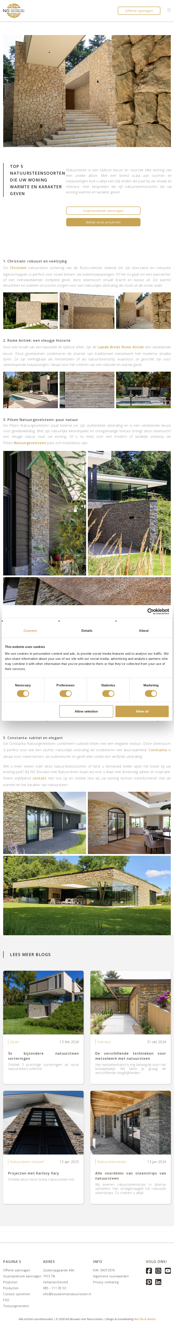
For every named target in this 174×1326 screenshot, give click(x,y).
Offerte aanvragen (16, 1270)
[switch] (66, 693)
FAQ (6, 1300)
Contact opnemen (16, 1294)
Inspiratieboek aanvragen (103, 211)
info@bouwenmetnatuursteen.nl (67, 1294)
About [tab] (144, 630)
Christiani (18, 267)
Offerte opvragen (139, 11)
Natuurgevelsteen (30, 443)
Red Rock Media (145, 1319)
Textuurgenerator (16, 1306)
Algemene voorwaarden (111, 1276)
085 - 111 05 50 (54, 1288)
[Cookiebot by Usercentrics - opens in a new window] (150, 611)
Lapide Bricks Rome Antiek (121, 347)
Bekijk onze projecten (103, 222)
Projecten (10, 1282)
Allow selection (86, 711)
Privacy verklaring (106, 1282)
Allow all (142, 711)
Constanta (158, 750)
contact (39, 778)
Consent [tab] (30, 630)
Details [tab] (87, 630)
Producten (11, 1288)
